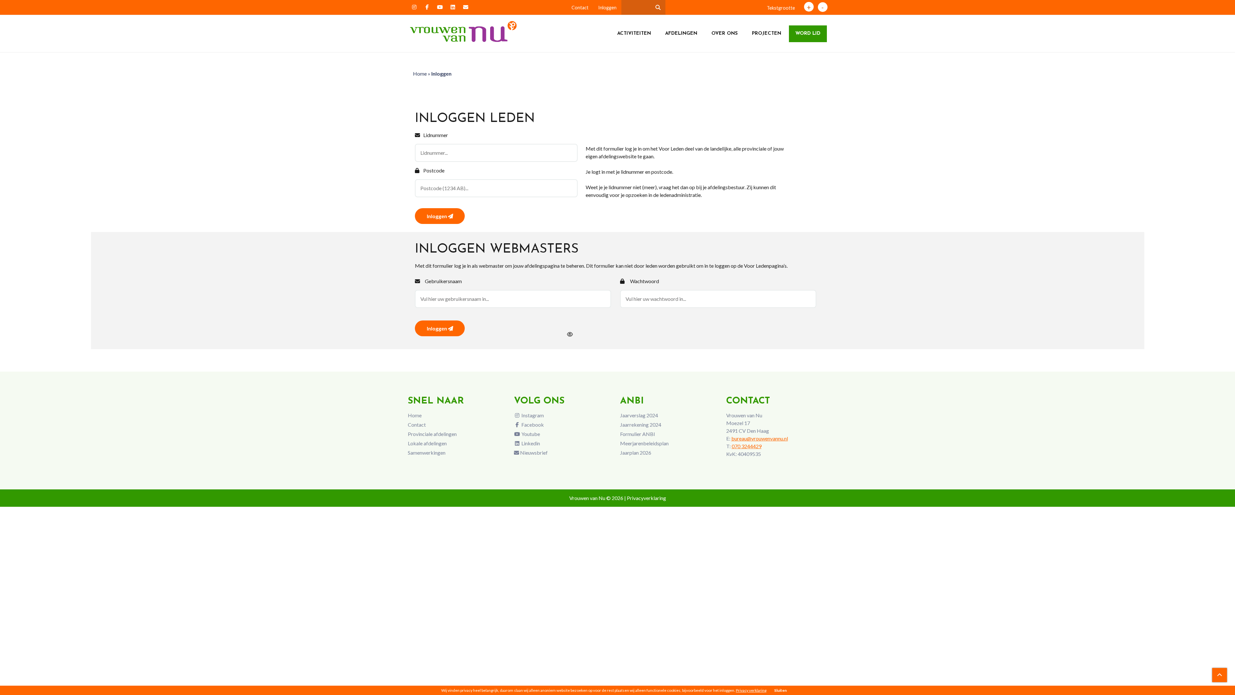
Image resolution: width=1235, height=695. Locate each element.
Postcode (433, 170)
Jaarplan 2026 (635, 452)
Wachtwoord (644, 281)
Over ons (724, 33)
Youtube (530, 434)
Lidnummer (435, 135)
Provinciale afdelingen (432, 434)
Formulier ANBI (637, 434)
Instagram (532, 415)
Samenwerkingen (426, 452)
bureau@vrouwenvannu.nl (759, 438)
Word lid (807, 33)
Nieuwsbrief (533, 452)
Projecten (766, 33)
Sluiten (780, 690)
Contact (580, 7)
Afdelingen (681, 33)
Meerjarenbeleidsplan (644, 443)
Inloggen (607, 7)
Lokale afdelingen (427, 443)
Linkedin (530, 443)
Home (420, 73)
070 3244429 (747, 446)
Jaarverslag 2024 (639, 415)
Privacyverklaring (646, 498)
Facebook (532, 425)
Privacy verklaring (751, 690)
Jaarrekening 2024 (640, 425)
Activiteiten (634, 33)
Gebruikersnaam (443, 281)
